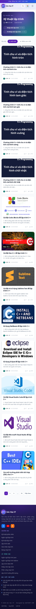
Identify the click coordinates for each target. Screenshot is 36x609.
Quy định (11, 606)
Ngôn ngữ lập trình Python (9, 560)
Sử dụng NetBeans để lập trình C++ (16, 326)
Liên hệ (18, 606)
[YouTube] (8, 526)
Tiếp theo (28, 493)
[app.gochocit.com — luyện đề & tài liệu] (12, 526)
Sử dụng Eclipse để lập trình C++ (15, 362)
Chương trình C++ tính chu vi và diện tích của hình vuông (17, 143)
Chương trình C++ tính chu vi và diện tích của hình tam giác (17, 106)
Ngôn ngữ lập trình (7, 537)
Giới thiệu (4, 606)
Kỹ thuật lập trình (6, 540)
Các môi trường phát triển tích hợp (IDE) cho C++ (16, 473)
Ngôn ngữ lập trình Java (8, 557)
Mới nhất (13, 41)
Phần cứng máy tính (7, 570)
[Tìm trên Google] (28, 6)
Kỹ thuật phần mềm (7, 534)
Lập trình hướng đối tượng (9, 573)
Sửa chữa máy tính (7, 547)
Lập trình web (5, 544)
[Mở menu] (32, 6)
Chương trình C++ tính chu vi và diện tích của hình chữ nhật (17, 181)
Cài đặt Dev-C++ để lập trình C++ (15, 253)
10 (21, 493)
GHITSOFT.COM (29, 603)
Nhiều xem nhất (26, 41)
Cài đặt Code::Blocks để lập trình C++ (17, 218)
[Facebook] (3, 526)
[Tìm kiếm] (23, 6)
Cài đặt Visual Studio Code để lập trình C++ (17, 398)
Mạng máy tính (6, 550)
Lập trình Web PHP (7, 564)
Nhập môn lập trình (7, 567)
